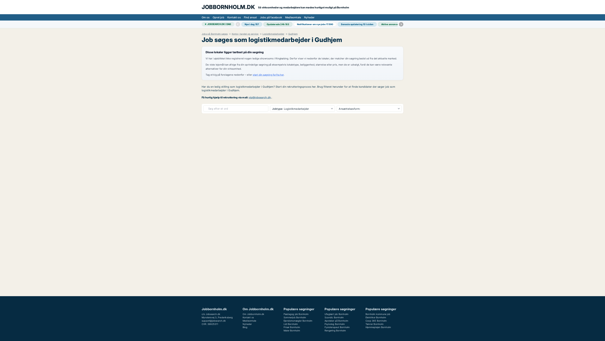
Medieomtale (293, 17)
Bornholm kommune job (378, 314)
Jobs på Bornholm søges (215, 34)
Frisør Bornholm (292, 327)
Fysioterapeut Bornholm (337, 327)
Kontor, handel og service (245, 34)
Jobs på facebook (271, 17)
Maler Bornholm (292, 330)
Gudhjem (293, 34)
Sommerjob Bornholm (295, 317)
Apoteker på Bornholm (336, 320)
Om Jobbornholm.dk (253, 314)
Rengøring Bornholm (335, 330)
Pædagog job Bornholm (296, 314)
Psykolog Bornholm (335, 324)
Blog (245, 327)
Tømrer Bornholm (374, 324)
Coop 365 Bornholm (376, 320)
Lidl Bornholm (291, 324)
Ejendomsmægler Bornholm (298, 320)
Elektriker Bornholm (376, 317)
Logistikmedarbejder (273, 34)
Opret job (218, 17)
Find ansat (250, 17)
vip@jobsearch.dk (260, 97)
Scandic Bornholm (334, 317)
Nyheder (309, 17)
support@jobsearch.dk (214, 320)
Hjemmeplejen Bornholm (378, 327)
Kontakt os (234, 17)
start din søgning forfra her (268, 74)
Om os (206, 17)
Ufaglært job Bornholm (336, 314)
